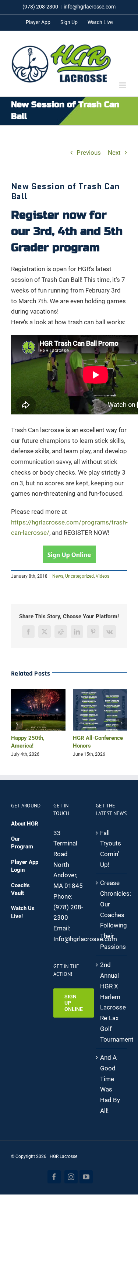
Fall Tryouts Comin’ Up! (110, 848)
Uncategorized (79, 576)
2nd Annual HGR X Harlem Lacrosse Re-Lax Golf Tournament (111, 1002)
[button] (16, 723)
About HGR (24, 823)
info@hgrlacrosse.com (90, 7)
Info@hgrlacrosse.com (85, 939)
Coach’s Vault (20, 889)
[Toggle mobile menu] (123, 85)
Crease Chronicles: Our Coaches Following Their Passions (111, 914)
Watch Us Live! (23, 912)
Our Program (22, 842)
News (57, 576)
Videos (102, 576)
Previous (89, 152)
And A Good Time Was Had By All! (110, 1084)
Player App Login (24, 866)
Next (114, 152)
